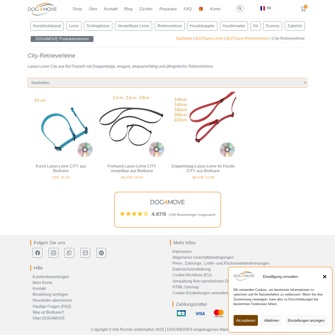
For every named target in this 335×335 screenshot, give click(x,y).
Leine (74, 26)
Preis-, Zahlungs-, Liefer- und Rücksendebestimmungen (221, 263)
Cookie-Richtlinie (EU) (192, 275)
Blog (128, 9)
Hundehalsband (47, 26)
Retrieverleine (169, 26)
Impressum (182, 251)
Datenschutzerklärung (191, 269)
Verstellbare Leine (133, 26)
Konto (215, 9)
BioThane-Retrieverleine (247, 38)
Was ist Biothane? (48, 312)
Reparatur (168, 9)
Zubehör (294, 26)
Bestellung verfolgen (50, 294)
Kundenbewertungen (51, 277)
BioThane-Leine (209, 38)
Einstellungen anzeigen (306, 320)
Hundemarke (234, 26)
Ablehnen (271, 320)
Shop (77, 9)
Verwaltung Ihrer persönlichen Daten (204, 281)
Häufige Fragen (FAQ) (52, 306)
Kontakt (110, 9)
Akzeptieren (245, 320)
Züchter (146, 9)
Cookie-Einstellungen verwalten (200, 293)
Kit (255, 26)
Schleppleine (98, 26)
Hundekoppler (202, 26)
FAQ (188, 9)
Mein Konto (42, 283)
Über (93, 9)
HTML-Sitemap (185, 287)
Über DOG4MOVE (49, 318)
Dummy (272, 26)
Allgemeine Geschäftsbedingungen (203, 257)
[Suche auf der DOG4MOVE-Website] (240, 8)
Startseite (184, 38)
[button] (324, 276)
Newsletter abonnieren (52, 300)
